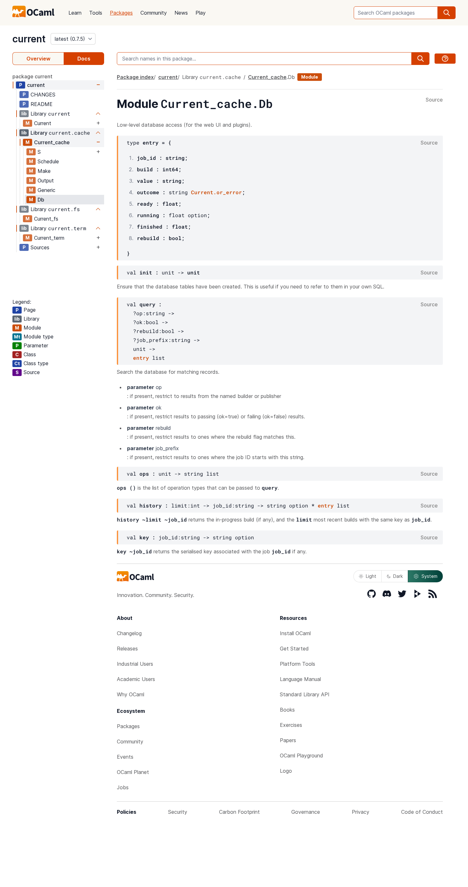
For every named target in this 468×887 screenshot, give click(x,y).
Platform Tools (297, 664)
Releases (127, 648)
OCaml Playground (301, 755)
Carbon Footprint (239, 812)
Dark (398, 576)
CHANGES (43, 94)
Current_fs (46, 219)
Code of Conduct (422, 812)
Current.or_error (216, 192)
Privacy (360, 812)
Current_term (49, 238)
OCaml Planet (133, 772)
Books (287, 709)
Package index (135, 77)
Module (309, 77)
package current (32, 76)
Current (42, 123)
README (42, 104)
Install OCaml (295, 633)
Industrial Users (135, 664)
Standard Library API (305, 694)
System (429, 576)
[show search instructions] (445, 58)
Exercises (291, 725)
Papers (288, 740)
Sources (40, 247)
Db (41, 199)
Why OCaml (130, 694)
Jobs (123, 787)
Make (44, 171)
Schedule (48, 161)
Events (125, 757)
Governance (305, 812)
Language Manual (300, 679)
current (29, 39)
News (181, 13)
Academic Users (136, 679)
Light (371, 576)
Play (200, 13)
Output (46, 180)
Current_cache (52, 142)
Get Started (294, 648)
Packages (121, 13)
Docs (83, 58)
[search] (447, 12)
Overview (38, 58)
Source (434, 100)
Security (177, 812)
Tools (95, 13)
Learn (75, 13)
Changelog (129, 633)
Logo (286, 771)
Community (153, 13)
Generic (46, 190)
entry (141, 357)
